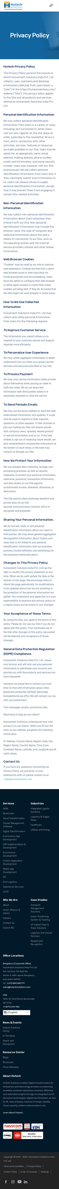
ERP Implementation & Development (14, 846)
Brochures (8, 1062)
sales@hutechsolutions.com (18, 779)
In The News (9, 1036)
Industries (37, 803)
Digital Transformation (14, 831)
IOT (4, 877)
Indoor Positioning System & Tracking (40, 918)
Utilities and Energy (40, 830)
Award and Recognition (9, 1042)
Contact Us (8, 923)
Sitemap (45, 1172)
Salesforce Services (13, 887)
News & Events (12, 1022)
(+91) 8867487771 (16, 983)
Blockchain (8, 813)
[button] (51, 6)
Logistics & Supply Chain (40, 818)
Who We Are (10, 899)
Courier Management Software (13, 825)
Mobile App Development (10, 871)
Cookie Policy (10, 1172)
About (6, 905)
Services (8, 803)
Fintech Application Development (12, 862)
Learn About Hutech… (13, 1112)
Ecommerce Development (10, 854)
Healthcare (36, 825)
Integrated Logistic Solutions (40, 810)
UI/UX (6, 891)
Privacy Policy (34, 1166)
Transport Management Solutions (37, 908)
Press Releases (11, 1067)
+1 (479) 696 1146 (11, 1007)
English (12, 1012)
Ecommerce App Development (11, 838)
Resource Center (14, 1052)
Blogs (5, 1057)
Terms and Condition (14, 1166)
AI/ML (5, 808)
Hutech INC (8, 928)
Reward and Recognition (37, 943)
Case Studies (39, 899)
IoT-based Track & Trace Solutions (40, 926)
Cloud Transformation (14, 818)
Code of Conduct (28, 1172)
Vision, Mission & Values (11, 912)
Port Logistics (10, 882)
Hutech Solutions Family (11, 1029)
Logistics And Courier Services (41, 935)
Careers (7, 918)
